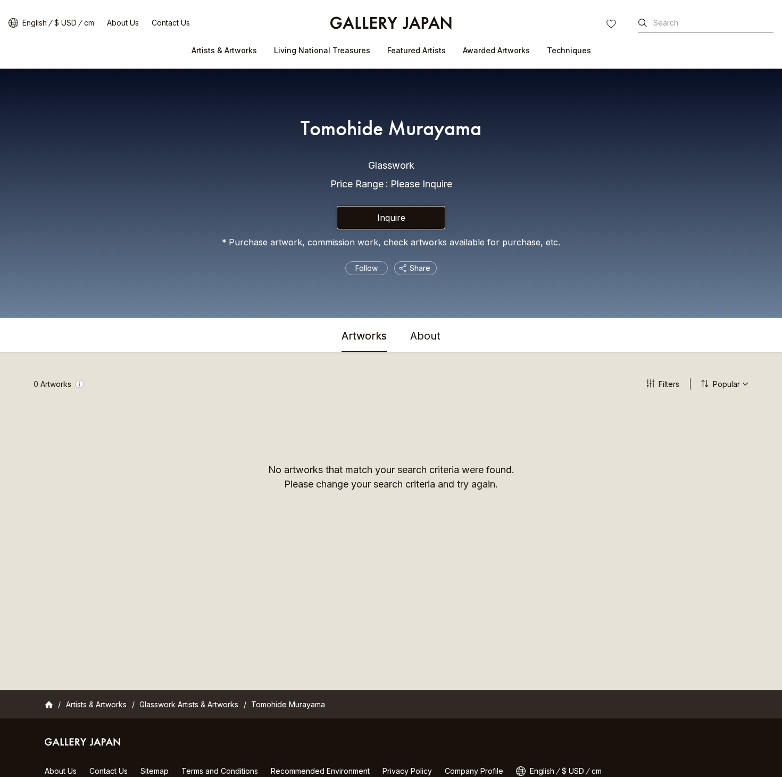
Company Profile (474, 770)
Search (665, 22)
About (425, 336)
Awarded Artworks (496, 50)
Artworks (364, 336)
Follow (366, 267)
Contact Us (171, 22)
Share (420, 267)
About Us (123, 22)
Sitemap (154, 770)
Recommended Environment (320, 770)
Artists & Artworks (224, 50)
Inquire (391, 217)
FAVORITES (612, 25)
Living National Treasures (322, 50)
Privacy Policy (407, 770)
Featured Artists (416, 50)
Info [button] (80, 384)
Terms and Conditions (219, 770)
